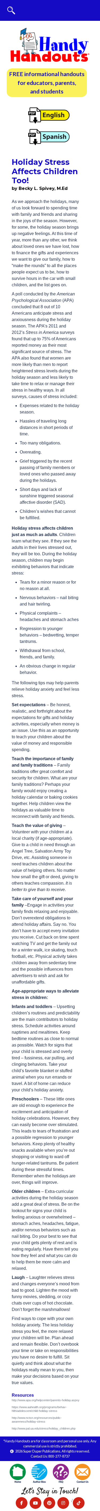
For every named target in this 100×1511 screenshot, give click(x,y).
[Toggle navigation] (11, 10)
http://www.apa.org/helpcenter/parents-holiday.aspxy (45, 1400)
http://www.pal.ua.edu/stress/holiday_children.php (43, 1428)
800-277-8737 (59, 1456)
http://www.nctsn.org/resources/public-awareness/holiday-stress (37, 1419)
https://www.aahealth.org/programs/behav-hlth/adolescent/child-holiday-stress (39, 1408)
